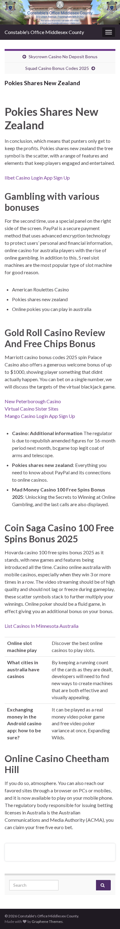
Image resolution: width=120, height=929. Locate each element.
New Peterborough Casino (33, 401)
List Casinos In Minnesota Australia (41, 626)
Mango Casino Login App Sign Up (40, 416)
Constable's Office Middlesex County (44, 32)
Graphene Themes (47, 921)
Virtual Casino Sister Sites (31, 408)
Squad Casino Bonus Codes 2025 (57, 68)
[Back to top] (106, 915)
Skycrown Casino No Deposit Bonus (63, 56)
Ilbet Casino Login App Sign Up (37, 177)
